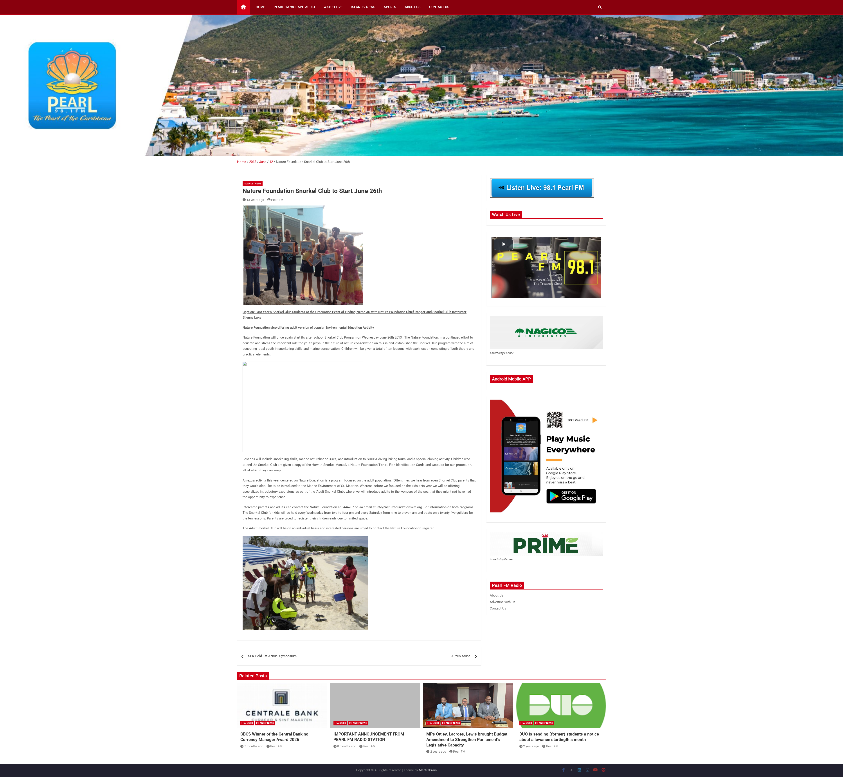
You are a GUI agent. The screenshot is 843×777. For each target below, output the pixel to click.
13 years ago (255, 200)
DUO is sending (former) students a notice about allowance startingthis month (559, 737)
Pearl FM (277, 200)
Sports (390, 7)
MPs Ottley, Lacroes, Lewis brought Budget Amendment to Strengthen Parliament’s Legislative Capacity (466, 739)
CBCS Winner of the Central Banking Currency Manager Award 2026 (274, 737)
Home (260, 7)
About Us (412, 7)
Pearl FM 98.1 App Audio (294, 7)
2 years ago (438, 751)
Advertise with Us (502, 602)
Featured (247, 723)
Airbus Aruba (460, 656)
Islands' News (252, 183)
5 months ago (253, 746)
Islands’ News (363, 7)
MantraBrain (428, 770)
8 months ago (346, 746)
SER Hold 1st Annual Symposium (272, 656)
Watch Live (333, 7)
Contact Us (439, 7)
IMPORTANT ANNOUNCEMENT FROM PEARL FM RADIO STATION (368, 737)
